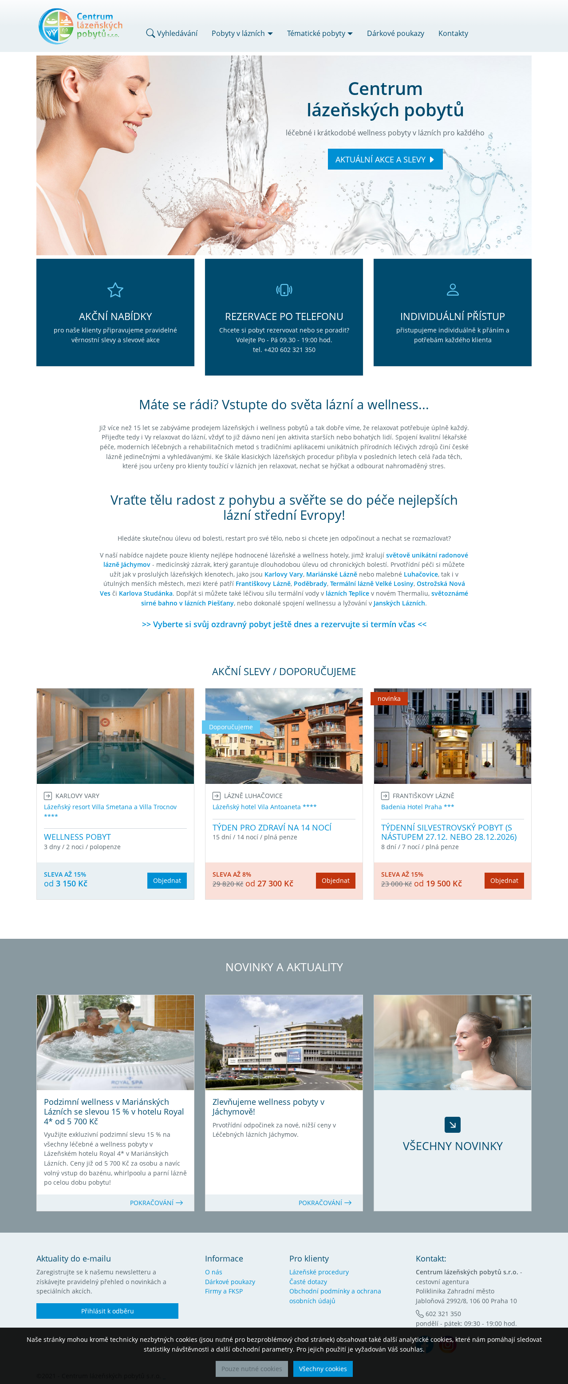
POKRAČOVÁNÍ (152, 1202)
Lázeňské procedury (319, 1272)
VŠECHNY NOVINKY (453, 1145)
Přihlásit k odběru (107, 1311)
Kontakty (453, 33)
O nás (213, 1272)
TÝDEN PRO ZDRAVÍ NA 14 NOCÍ (272, 827)
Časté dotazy (308, 1281)
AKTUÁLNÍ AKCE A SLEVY (380, 159)
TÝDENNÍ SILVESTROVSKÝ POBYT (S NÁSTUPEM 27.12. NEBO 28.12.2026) (449, 832)
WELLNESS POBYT (77, 836)
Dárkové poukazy (395, 33)
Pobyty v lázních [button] (238, 33)
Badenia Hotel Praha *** (417, 807)
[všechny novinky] (452, 1042)
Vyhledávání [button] (176, 33)
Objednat (167, 880)
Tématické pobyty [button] (316, 33)
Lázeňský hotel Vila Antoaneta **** (265, 807)
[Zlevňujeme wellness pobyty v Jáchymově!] (284, 1042)
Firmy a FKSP (224, 1291)
